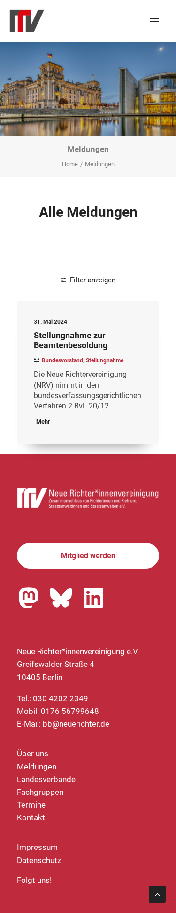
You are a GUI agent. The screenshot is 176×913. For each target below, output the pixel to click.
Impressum (37, 847)
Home (70, 164)
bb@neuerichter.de (76, 724)
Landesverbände (46, 779)
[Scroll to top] (157, 893)
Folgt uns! (34, 880)
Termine (31, 804)
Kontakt (31, 817)
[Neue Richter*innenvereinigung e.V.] (88, 21)
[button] (154, 21)
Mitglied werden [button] (88, 555)
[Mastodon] (28, 597)
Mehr (43, 421)
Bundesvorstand (62, 360)
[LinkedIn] (93, 597)
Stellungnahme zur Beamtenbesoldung (70, 340)
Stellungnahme (104, 360)
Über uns (32, 753)
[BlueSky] (61, 597)
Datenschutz (39, 860)
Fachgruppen (40, 792)
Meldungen (36, 766)
